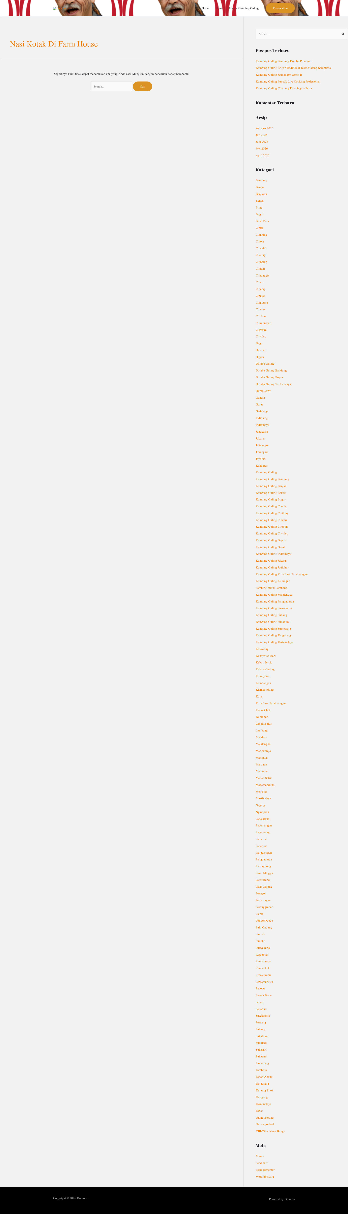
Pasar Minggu (264, 873)
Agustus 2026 (264, 128)
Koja (259, 696)
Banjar (260, 187)
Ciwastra (261, 330)
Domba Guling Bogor (269, 377)
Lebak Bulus (264, 723)
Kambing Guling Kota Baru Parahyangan (282, 574)
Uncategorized (265, 1124)
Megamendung (265, 785)
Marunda (261, 764)
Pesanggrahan (264, 907)
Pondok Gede (264, 920)
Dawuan (261, 350)
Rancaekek (263, 968)
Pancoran (261, 846)
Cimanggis (262, 275)
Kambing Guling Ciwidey (272, 533)
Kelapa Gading (265, 669)
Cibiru (260, 228)
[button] (280, 8)
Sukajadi (261, 1043)
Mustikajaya (263, 798)
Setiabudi (261, 1009)
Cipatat (260, 296)
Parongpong (263, 866)
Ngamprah (262, 812)
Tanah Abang (264, 1077)
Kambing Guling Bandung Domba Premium (283, 61)
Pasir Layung (264, 886)
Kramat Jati (263, 710)
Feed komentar (265, 1170)
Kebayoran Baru (266, 656)
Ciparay (261, 289)
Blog (259, 207)
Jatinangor (262, 445)
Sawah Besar (264, 995)
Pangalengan (264, 852)
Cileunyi (261, 255)
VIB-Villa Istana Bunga (270, 1131)
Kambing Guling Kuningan (273, 581)
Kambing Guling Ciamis (271, 506)
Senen (259, 1002)
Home (205, 8)
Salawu (260, 988)
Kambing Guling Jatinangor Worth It (279, 74)
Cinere (260, 282)
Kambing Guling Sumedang (273, 628)
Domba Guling (265, 363)
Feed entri (262, 1163)
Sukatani (261, 1056)
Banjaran (261, 194)
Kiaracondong (265, 689)
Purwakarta (263, 948)
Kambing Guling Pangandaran (275, 601)
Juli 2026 (261, 135)
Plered (260, 914)
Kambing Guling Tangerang (273, 635)
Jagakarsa (262, 431)
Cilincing (261, 262)
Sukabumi (262, 1036)
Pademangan (264, 825)
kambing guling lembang (271, 588)
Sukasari (261, 1049)
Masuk (260, 1156)
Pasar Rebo (263, 880)
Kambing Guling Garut (270, 547)
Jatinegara (262, 452)
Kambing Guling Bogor (271, 499)
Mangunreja (263, 751)
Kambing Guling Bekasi (271, 493)
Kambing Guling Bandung (272, 479)
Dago (259, 343)
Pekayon (261, 893)
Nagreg (260, 805)
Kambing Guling (266, 472)
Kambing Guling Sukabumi (273, 622)
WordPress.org (265, 1176)
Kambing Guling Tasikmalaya (274, 642)
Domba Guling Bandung (271, 370)
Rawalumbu (263, 975)
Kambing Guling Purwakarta (274, 608)
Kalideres (262, 465)
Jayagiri (261, 459)
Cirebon (261, 316)
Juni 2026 (262, 141)
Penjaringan (263, 900)
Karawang (262, 649)
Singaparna (263, 1015)
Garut (259, 404)
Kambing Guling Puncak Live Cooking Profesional (288, 81)
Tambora (261, 1070)
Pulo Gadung (264, 927)
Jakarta (260, 438)
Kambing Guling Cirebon (272, 526)
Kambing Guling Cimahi (271, 520)
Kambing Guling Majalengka (274, 594)
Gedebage (262, 411)
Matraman (262, 771)
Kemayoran (263, 676)
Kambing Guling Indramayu (273, 554)
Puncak (260, 934)
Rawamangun (264, 982)
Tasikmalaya (263, 1104)
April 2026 (262, 155)
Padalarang (263, 819)
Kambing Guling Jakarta (271, 560)
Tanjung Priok (264, 1090)
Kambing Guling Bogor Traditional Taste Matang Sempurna (293, 68)
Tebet (259, 1111)
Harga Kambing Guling (244, 8)
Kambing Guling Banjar (271, 486)
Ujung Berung (265, 1117)
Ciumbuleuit (263, 323)
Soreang (261, 1022)
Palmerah (261, 839)
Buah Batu (262, 221)
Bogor (260, 214)
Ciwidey (261, 336)
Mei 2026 (262, 148)
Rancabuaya (263, 961)
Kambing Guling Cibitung (272, 513)
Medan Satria (264, 778)
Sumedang (262, 1063)
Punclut (260, 941)
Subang (260, 1029)
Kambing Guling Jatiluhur (272, 567)
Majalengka (263, 744)
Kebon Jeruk (264, 662)
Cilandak (261, 248)
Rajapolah (262, 954)
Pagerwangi (263, 832)
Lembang (262, 730)
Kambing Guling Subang (271, 615)
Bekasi (260, 200)
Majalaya (261, 737)
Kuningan (262, 717)
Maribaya (262, 757)
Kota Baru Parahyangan (271, 703)
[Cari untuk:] (112, 86)
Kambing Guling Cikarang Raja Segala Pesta (284, 88)
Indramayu (262, 425)
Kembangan (263, 683)
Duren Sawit (263, 391)
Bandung (261, 180)
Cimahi (260, 268)
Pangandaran (264, 859)
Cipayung (262, 302)
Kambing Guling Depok (271, 540)
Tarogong (262, 1097)
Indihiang (262, 418)
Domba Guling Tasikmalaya (273, 384)
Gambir (260, 397)
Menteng (261, 791)
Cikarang (261, 234)
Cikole (260, 241)
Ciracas (260, 309)
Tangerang (262, 1083)
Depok (260, 357)
